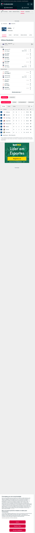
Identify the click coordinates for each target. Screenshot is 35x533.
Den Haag (8, 118)
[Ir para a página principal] (8, 4)
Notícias (16, 35)
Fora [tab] (14, 106)
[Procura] (28, 4)
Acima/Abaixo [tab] (22, 102)
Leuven (7, 129)
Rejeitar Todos (17, 526)
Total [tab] (3, 106)
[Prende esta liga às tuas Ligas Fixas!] (13, 28)
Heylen (7, 126)
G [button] (27, 109)
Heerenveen (8, 123)
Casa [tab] (9, 106)
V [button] (16, 109)
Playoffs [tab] (12, 97)
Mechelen (8, 132)
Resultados (24, 35)
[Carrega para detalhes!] (17, 50)
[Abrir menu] (31, 4)
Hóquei (5, 23)
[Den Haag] (4, 118)
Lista (30, 35)
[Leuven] (4, 129)
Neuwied (8, 115)
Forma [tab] (14, 102)
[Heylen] (4, 126)
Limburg (8, 112)
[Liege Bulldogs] (4, 121)
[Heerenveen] (4, 123)
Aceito (17, 522)
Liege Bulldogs (9, 120)
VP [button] (18, 109)
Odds (10, 35)
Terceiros (12, 508)
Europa (13, 23)
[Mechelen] (4, 132)
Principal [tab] (4, 97)
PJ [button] (13, 109)
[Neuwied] (4, 115)
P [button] (30, 109)
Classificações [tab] (6, 102)
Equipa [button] (5, 109)
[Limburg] (4, 112)
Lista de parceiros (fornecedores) (9, 517)
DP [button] (21, 109)
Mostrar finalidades (17, 530)
